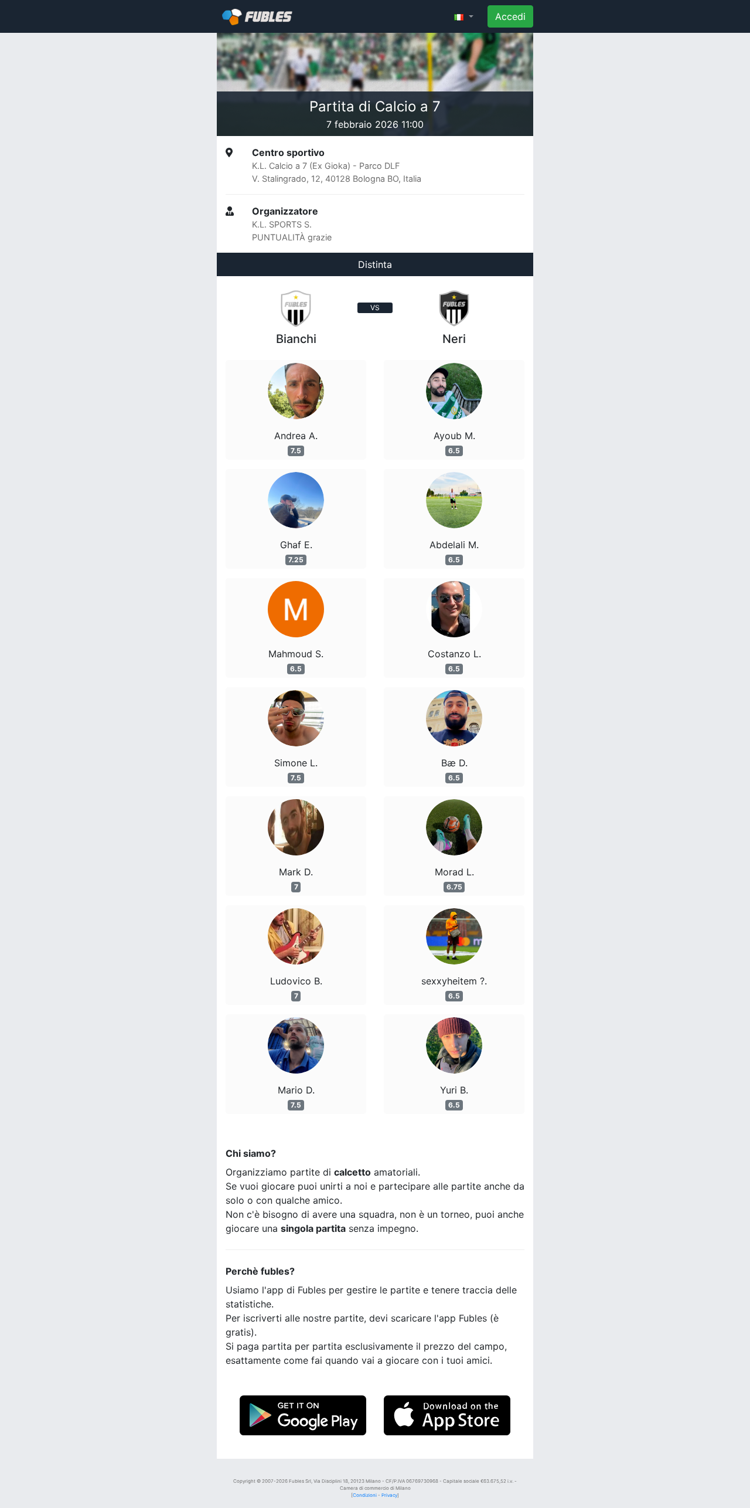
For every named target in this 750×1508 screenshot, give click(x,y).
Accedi (510, 16)
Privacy (389, 1495)
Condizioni (365, 1495)
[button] (463, 16)
